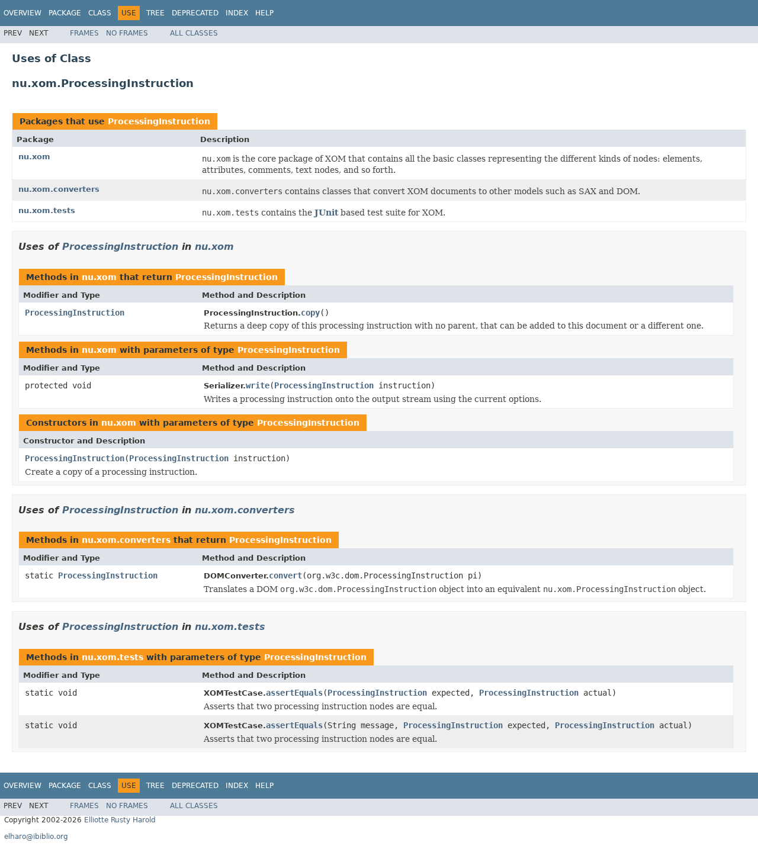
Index (237, 13)
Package (65, 13)
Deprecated (195, 13)
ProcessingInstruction (159, 121)
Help (264, 13)
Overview (22, 13)
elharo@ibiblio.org (36, 836)
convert (285, 575)
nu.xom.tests (46, 210)
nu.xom (34, 156)
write (257, 385)
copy (310, 312)
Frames (84, 33)
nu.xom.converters (58, 189)
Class (99, 13)
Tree (155, 13)
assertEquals (294, 692)
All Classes (194, 33)
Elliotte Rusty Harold (120, 820)
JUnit (326, 212)
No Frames (127, 33)
